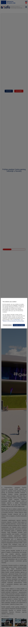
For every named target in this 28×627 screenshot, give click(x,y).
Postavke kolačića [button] (7, 325)
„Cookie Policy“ (16, 319)
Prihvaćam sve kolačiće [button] (19, 325)
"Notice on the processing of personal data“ (13, 321)
